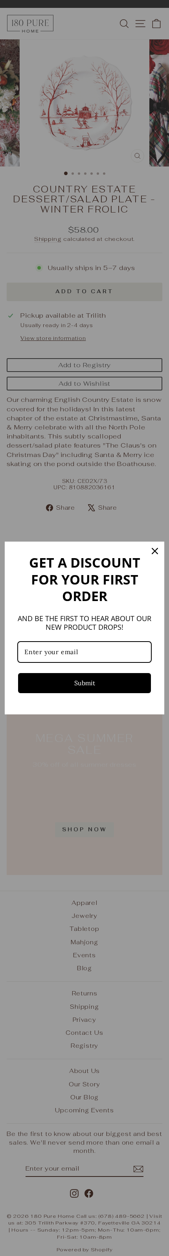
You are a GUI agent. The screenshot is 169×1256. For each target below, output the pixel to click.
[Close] (154, 551)
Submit (84, 683)
